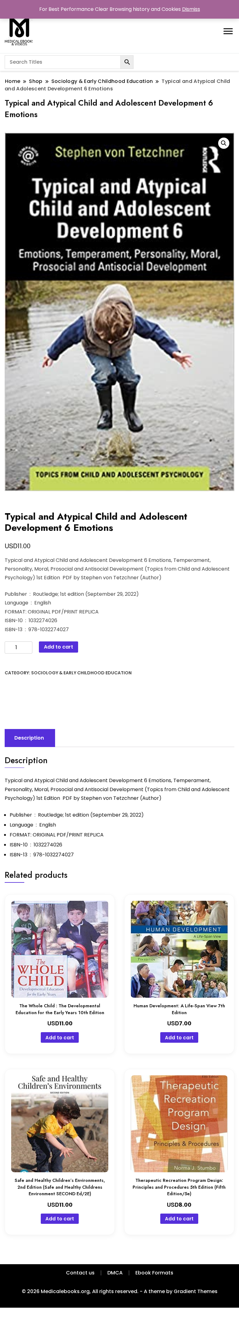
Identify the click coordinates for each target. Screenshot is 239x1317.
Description (29, 737)
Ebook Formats (154, 1272)
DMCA (115, 1272)
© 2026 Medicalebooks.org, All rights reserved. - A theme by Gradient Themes (120, 1291)
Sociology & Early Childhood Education (81, 673)
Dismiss (191, 9)
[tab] (29, 738)
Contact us (80, 1272)
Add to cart (58, 646)
